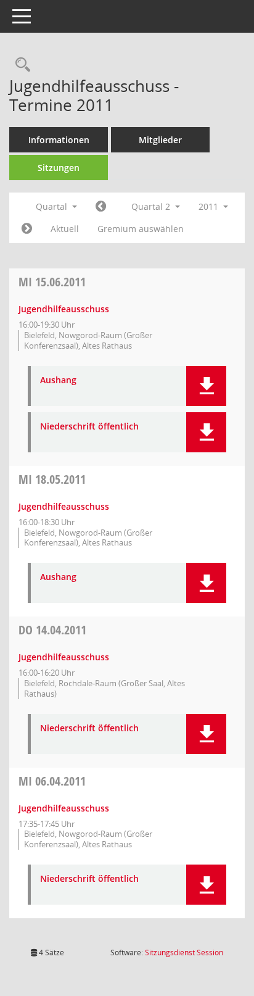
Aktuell (65, 228)
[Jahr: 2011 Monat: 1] (100, 207)
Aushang (58, 380)
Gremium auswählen (140, 228)
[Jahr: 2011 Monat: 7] (26, 229)
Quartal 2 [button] (152, 206)
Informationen (58, 140)
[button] (206, 386)
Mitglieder (160, 140)
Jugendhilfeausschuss (63, 309)
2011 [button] (210, 206)
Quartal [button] (53, 206)
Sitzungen (59, 167)
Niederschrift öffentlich (89, 426)
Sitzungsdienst (184, 952)
